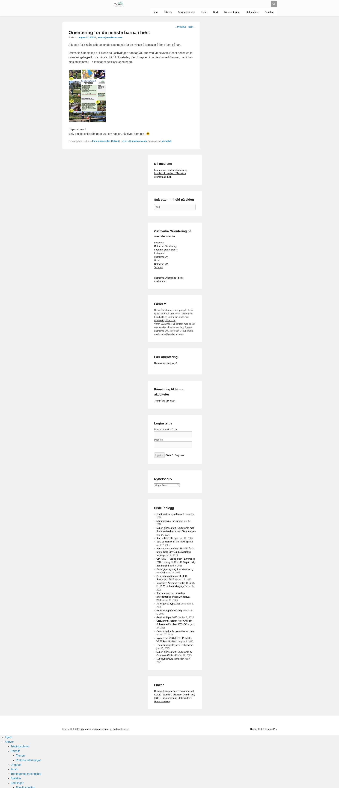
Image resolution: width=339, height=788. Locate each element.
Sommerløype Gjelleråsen (169, 521)
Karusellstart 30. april (167, 538)
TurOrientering (168, 698)
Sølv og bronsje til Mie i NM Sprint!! (174, 541)
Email (266, 722)
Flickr (251, 722)
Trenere (21, 755)
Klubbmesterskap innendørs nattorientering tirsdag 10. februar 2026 (173, 596)
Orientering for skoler (165, 320)
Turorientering (232, 12)
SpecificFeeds (274, 722)
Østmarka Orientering (165, 246)
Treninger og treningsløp (26, 773)
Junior (14, 769)
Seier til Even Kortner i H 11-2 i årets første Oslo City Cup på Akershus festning (175, 552)
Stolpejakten (252, 12)
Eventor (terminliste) (184, 694)
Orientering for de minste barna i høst (175, 631)
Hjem (155, 12)
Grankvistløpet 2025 (166, 617)
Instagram (258, 722)
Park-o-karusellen (101, 141)
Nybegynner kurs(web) (165, 363)
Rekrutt (115, 141)
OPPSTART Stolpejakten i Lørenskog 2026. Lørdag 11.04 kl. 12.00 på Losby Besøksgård (176, 562)
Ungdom (16, 764)
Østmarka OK (161, 256)
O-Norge (158, 691)
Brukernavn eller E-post (166, 429)
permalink (167, 141)
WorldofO (167, 694)
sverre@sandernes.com (110, 37)
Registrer (179, 455)
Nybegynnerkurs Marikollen (170, 658)
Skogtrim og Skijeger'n (165, 249)
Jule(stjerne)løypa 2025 (168, 603)
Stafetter (16, 778)
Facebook (235, 722)
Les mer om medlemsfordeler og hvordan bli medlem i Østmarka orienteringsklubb (170, 173)
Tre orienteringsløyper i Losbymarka (174, 645)
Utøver (168, 12)
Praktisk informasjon (28, 760)
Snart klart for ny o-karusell (170, 514)
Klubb (204, 12)
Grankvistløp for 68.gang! (169, 610)
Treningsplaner (20, 746)
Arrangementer (186, 12)
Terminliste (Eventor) (164, 400)
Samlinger (17, 782)
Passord (158, 439)
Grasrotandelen (162, 701)
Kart (215, 12)
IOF (157, 698)
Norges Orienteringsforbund (178, 691)
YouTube (243, 722)
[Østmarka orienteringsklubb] (118, 4)
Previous (180, 27)
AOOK (157, 694)
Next (192, 27)
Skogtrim (158, 267)
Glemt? (169, 455)
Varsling (269, 12)
